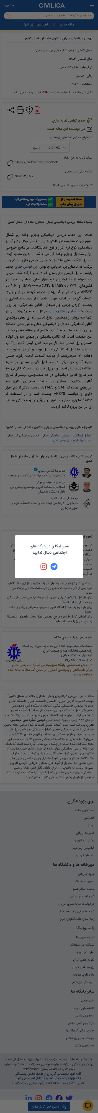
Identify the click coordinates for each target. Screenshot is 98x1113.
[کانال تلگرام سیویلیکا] (54, 566)
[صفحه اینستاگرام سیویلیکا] (44, 566)
